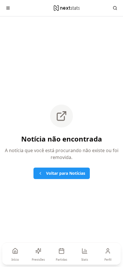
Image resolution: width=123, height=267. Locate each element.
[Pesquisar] (115, 8)
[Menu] (8, 8)
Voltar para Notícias (65, 173)
